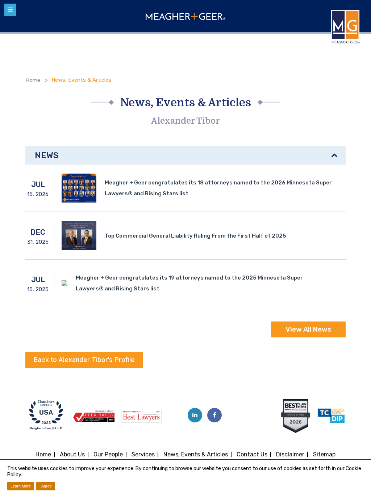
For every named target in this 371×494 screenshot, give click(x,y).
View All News (308, 329)
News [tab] (47, 155)
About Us (72, 454)
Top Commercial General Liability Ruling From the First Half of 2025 (195, 236)
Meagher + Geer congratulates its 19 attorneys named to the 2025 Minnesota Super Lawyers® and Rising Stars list (189, 283)
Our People (108, 454)
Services (143, 454)
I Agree (45, 486)
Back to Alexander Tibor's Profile (84, 360)
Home (32, 80)
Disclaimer (290, 454)
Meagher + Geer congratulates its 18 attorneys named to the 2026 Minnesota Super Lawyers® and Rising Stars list (218, 188)
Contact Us (252, 454)
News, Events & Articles (195, 454)
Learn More (21, 486)
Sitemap (324, 454)
